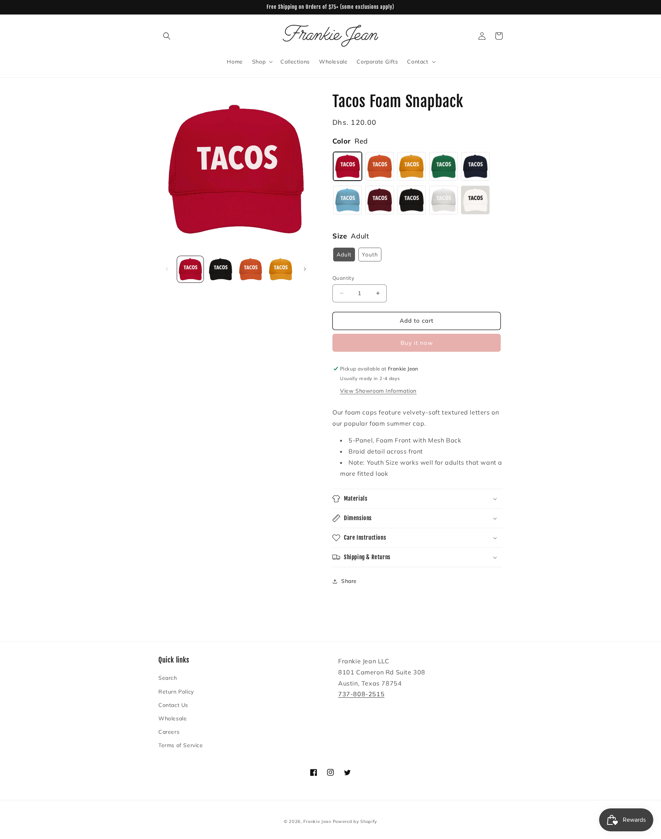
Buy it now (417, 342)
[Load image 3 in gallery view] (251, 269)
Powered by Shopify (355, 821)
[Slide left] (166, 269)
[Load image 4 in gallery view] (280, 269)
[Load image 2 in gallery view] (220, 269)
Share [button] (349, 581)
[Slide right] (304, 269)
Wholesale (172, 718)
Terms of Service (180, 745)
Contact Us (173, 705)
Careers (168, 731)
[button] (166, 36)
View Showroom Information (378, 390)
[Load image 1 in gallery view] (190, 269)
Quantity (343, 278)
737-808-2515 (361, 694)
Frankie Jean (317, 821)
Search (167, 677)
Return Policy (176, 691)
